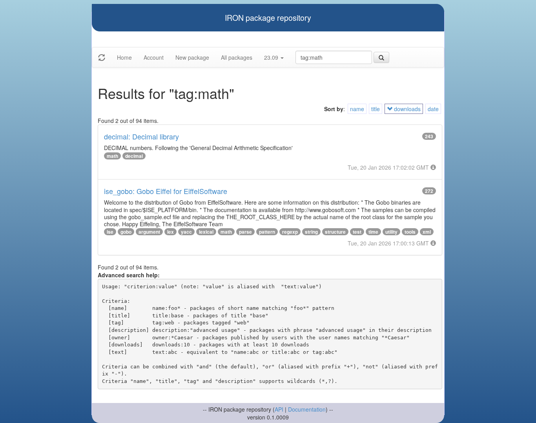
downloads (406, 109)
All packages (236, 57)
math (112, 155)
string (311, 231)
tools (410, 231)
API (279, 409)
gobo (125, 231)
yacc (186, 231)
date (433, 109)
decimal (134, 155)
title (375, 109)
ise (110, 231)
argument (149, 231)
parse (245, 231)
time (373, 231)
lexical (206, 231)
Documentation (307, 409)
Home (124, 57)
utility (391, 231)
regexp (290, 231)
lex (170, 231)
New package (192, 57)
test (357, 231)
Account (154, 57)
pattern (267, 231)
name (357, 109)
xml (427, 231)
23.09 (272, 57)
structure (335, 231)
